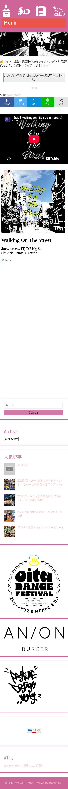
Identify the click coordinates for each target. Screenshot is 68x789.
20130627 (23, 465)
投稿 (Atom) (14, 95)
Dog (10, 766)
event (18, 766)
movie (32, 766)
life (25, 765)
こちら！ (45, 65)
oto (39, 765)
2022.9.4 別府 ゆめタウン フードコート (40, 527)
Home (34, 87)
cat (6, 766)
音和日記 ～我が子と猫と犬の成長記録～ (38, 783)
